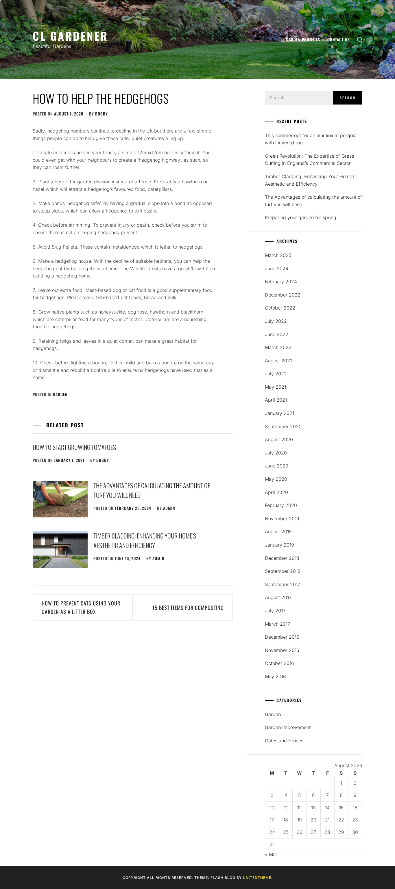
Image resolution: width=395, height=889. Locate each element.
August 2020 (279, 439)
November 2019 (282, 518)
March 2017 (277, 624)
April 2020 (276, 492)
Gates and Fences (284, 740)
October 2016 (279, 663)
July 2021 (275, 374)
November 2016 (282, 650)
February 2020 (281, 505)
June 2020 (276, 466)
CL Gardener (70, 35)
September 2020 (283, 426)
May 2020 (276, 479)
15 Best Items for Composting (188, 607)
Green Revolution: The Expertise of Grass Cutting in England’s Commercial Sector (309, 159)
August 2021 (278, 361)
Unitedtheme (257, 877)
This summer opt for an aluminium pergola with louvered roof (311, 139)
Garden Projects (303, 39)
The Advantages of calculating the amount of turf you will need (313, 200)
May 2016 (275, 676)
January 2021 (279, 413)
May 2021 (275, 387)
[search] (359, 40)
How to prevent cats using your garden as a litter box (81, 607)
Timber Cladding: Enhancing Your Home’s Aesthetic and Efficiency (144, 540)
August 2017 (278, 597)
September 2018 (282, 571)
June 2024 (276, 268)
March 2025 (278, 255)
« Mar (271, 854)
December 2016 (282, 637)
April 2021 (276, 400)
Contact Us (338, 39)
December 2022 (282, 295)
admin (169, 508)
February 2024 (281, 281)
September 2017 (282, 584)
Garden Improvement (288, 727)
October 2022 (280, 308)
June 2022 (276, 334)
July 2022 (276, 321)
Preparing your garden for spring (300, 217)
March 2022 (278, 347)
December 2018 (282, 558)
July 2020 (276, 453)
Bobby (101, 114)
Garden (60, 394)
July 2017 (275, 611)
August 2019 (278, 531)
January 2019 (279, 545)
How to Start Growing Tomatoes (74, 447)
